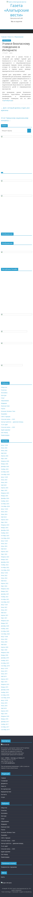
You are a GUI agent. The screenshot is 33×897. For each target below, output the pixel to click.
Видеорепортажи (6, 792)
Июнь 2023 (4, 546)
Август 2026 (4, 445)
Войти (3, 877)
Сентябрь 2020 (5, 634)
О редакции (4, 781)
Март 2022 (4, 586)
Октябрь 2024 (5, 503)
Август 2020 (4, 636)
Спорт (3, 398)
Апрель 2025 (4, 488)
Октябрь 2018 (5, 695)
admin (10, 53)
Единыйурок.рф (8, 100)
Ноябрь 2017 (4, 724)
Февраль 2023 (5, 557)
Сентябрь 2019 (5, 666)
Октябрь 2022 (5, 567)
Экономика (4, 392)
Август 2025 (4, 477)
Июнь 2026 (4, 450)
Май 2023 (4, 549)
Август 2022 (4, 573)
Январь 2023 (4, 559)
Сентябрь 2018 (5, 697)
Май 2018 (4, 708)
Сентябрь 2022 (5, 570)
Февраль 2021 (5, 620)
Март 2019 (4, 682)
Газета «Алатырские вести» (16, 10)
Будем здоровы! (5, 430)
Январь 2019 (4, 687)
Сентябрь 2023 (5, 538)
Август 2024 (4, 509)
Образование (6, 40)
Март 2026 (4, 458)
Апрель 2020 (4, 647)
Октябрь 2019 (5, 663)
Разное (3, 408)
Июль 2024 (4, 511)
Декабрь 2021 (5, 594)
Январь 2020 (4, 655)
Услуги (3, 797)
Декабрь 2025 (5, 466)
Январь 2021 (4, 623)
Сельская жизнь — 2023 (8, 419)
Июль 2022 (4, 575)
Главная (3, 778)
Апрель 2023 (4, 551)
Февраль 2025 (5, 493)
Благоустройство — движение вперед (12, 422)
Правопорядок (5, 435)
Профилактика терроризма (9, 867)
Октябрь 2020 (5, 631)
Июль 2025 (4, 480)
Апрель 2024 (4, 519)
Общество (4, 387)
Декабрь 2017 (5, 721)
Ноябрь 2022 (4, 565)
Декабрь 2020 (5, 626)
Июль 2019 (4, 671)
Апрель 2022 (4, 583)
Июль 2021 (4, 607)
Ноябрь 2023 (4, 533)
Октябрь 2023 (5, 535)
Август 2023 (4, 541)
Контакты (4, 794)
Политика (4, 390)
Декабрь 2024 (5, 498)
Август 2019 (4, 668)
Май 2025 (4, 485)
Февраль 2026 (5, 461)
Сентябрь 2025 (5, 474)
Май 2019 (4, 676)
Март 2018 (4, 713)
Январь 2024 (4, 527)
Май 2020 (4, 644)
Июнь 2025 (4, 482)
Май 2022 (4, 581)
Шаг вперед (4, 432)
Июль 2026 (4, 448)
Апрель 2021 (4, 615)
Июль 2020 (4, 639)
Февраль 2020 (5, 652)
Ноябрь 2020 (4, 628)
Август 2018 (4, 700)
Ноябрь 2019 (4, 660)
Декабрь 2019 (5, 658)
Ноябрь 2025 (4, 469)
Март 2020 (4, 650)
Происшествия (5, 406)
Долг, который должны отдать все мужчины (15, 109)
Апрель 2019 (4, 679)
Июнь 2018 (4, 705)
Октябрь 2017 (5, 727)
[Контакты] (5, 744)
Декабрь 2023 (5, 530)
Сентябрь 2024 (5, 506)
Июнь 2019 (4, 674)
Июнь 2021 (4, 610)
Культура (3, 395)
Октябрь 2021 (5, 599)
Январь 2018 (4, 719)
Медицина (4, 403)
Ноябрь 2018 (4, 692)
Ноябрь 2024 (4, 501)
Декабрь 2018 (5, 689)
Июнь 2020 (4, 642)
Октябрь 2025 (5, 472)
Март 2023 (4, 554)
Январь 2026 (4, 464)
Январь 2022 (4, 591)
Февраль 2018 (5, 716)
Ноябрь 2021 (4, 596)
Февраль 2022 (5, 589)
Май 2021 (4, 612)
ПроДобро (4, 414)
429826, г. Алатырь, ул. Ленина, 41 (15, 758)
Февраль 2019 (5, 684)
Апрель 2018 (4, 711)
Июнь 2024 (4, 514)
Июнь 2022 (4, 578)
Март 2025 (4, 490)
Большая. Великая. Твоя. (8, 411)
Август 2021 (4, 604)
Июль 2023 (4, 543)
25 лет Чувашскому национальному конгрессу (14, 119)
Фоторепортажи (6, 789)
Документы (4, 783)
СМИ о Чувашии (5, 416)
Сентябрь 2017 (5, 729)
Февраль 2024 (5, 525)
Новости (3, 786)
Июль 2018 (4, 703)
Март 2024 (4, 522)
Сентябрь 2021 (5, 602)
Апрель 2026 (4, 456)
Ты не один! (4, 424)
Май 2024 (4, 517)
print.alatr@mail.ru (10, 763)
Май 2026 (4, 453)
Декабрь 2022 (5, 562)
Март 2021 (4, 618)
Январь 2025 (4, 496)
